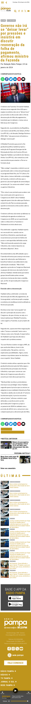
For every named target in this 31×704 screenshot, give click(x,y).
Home (3, 20)
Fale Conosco (15, 662)
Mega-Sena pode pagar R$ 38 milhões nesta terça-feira (10, 458)
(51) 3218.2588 (18, 639)
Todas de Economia (12, 432)
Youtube (28, 11)
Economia (11, 20)
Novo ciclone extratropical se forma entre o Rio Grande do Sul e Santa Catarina (20, 485)
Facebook (19, 11)
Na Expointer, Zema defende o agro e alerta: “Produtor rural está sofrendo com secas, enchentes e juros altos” (20, 566)
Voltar (7, 429)
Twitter (25, 11)
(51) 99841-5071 (20, 641)
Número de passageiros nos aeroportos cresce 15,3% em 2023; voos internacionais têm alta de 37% (20, 445)
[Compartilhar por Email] (23, 79)
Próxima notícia (21, 453)
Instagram (22, 11)
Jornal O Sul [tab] (7, 682)
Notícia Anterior (9, 439)
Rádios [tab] (4, 675)
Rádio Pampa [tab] (7, 671)
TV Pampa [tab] (5, 678)
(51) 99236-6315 (22, 643)
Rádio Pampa (6, 9)
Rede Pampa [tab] (7, 685)
